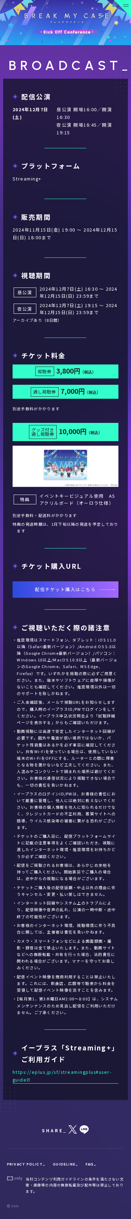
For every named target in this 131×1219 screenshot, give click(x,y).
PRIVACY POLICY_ (26, 1164)
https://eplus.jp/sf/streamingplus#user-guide (62, 1076)
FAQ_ (91, 1164)
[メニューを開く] (122, 8)
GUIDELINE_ (65, 1164)
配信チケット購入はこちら (65, 589)
